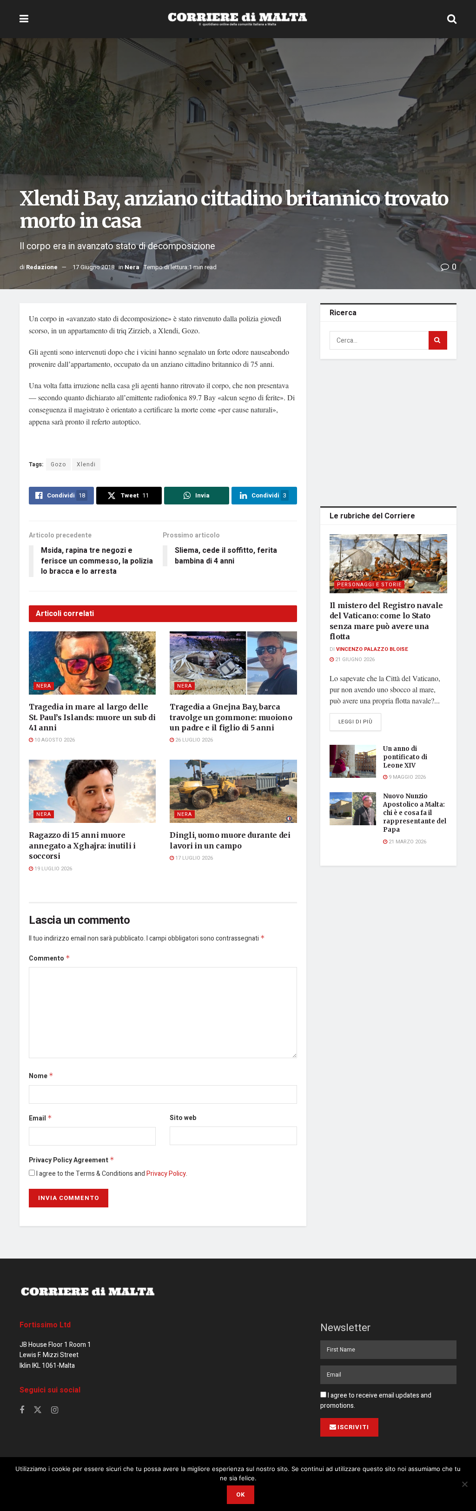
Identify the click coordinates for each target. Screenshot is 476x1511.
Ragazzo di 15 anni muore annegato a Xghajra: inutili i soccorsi (82, 845)
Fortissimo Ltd (45, 1325)
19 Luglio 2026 (52, 869)
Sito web (183, 1118)
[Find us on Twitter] (37, 1410)
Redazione (42, 267)
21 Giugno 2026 (354, 659)
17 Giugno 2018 (93, 267)
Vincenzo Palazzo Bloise (372, 649)
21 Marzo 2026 (406, 842)
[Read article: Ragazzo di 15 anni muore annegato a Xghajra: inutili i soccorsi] (92, 791)
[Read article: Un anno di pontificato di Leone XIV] (353, 761)
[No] (464, 1484)
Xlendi (86, 464)
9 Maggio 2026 (406, 777)
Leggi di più (360, 721)
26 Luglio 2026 (193, 740)
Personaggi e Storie (369, 585)
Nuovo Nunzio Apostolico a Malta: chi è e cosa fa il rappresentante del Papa (414, 813)
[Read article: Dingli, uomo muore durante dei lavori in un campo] (233, 791)
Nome (41, 1076)
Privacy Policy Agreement (71, 1160)
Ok (240, 1494)
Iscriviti (353, 1427)
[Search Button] (451, 19)
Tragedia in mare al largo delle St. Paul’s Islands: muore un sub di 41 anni (92, 717)
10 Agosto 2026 (54, 740)
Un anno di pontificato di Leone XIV (405, 757)
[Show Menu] (24, 19)
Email (40, 1118)
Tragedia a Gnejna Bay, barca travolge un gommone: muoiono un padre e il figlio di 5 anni (231, 717)
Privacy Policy (166, 1174)
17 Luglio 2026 (193, 858)
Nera (132, 267)
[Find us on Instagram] (54, 1410)
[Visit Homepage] (237, 19)
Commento (49, 958)
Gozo (58, 464)
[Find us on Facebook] (22, 1410)
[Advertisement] (390, 431)
